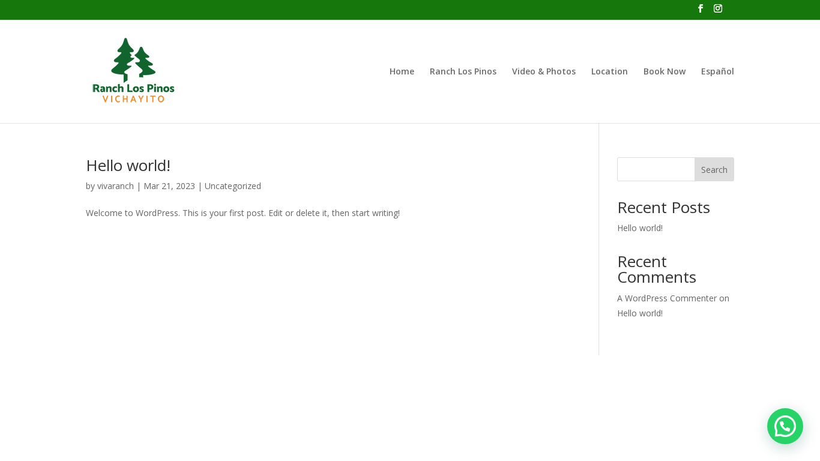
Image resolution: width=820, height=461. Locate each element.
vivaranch (115, 185)
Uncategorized (233, 185)
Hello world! (128, 165)
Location (609, 72)
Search (714, 169)
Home (402, 72)
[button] (785, 426)
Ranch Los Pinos (463, 72)
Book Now (665, 72)
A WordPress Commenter (667, 298)
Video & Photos (544, 72)
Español (717, 72)
